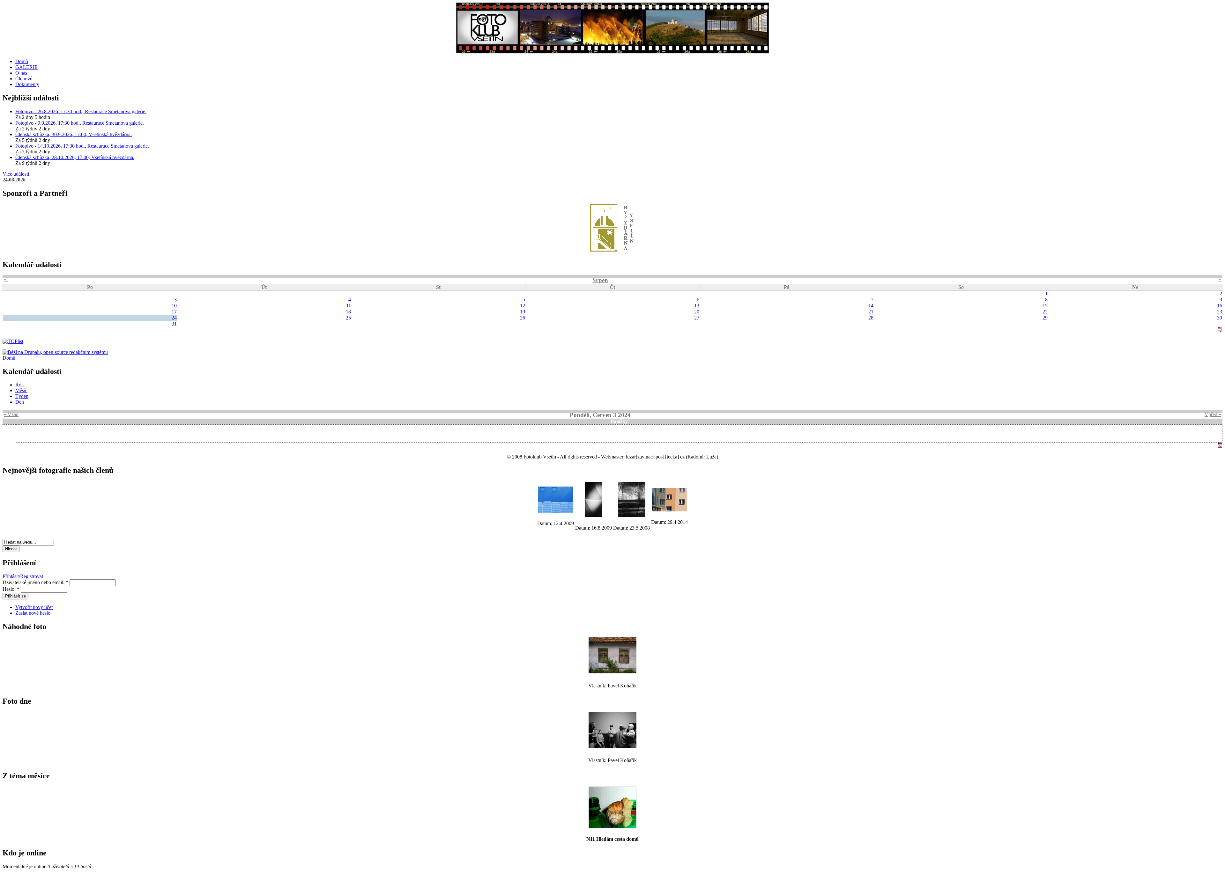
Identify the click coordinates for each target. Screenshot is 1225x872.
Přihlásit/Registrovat (23, 576)
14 (870, 305)
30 (1219, 317)
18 (348, 311)
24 (174, 317)
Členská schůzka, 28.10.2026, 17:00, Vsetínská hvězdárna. (74, 157)
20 (696, 311)
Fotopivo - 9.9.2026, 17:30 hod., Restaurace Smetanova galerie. (79, 123)
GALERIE (26, 67)
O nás (21, 73)
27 (696, 317)
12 (522, 305)
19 (522, 311)
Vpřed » (1213, 414)
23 (1219, 311)
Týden (21, 396)
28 (870, 317)
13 (696, 305)
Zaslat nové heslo (32, 613)
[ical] (1219, 330)
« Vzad (11, 414)
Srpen (600, 280)
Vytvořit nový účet (34, 607)
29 (1045, 317)
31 (174, 323)
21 (870, 311)
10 (174, 305)
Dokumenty (27, 84)
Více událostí (16, 174)
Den (19, 402)
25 (348, 317)
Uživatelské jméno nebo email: (35, 582)
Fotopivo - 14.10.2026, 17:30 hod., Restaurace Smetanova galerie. (82, 146)
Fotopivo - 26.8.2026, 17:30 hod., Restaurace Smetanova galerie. (80, 111)
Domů (21, 61)
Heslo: (11, 589)
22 (1045, 311)
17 (174, 311)
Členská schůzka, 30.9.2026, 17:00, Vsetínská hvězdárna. (73, 134)
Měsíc (21, 390)
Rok (19, 384)
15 (1045, 305)
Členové (23, 78)
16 (1219, 305)
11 (348, 305)
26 (522, 317)
